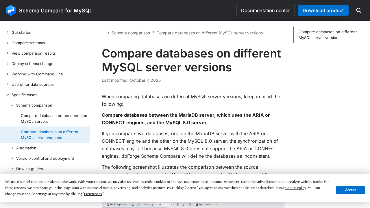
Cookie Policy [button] (295, 188)
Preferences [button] (93, 194)
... (103, 31)
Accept (350, 190)
